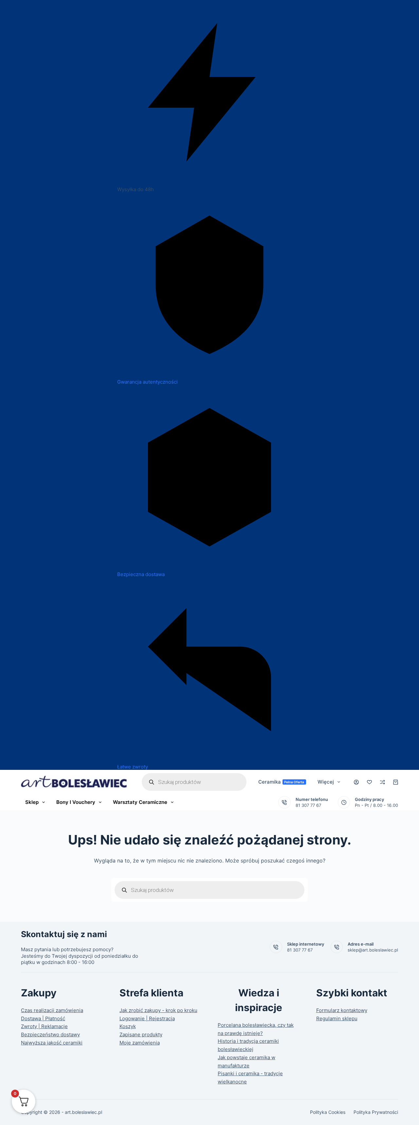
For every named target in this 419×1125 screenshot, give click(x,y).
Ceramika (281, 782)
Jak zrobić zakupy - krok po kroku (158, 1010)
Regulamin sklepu (336, 1018)
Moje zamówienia (139, 1043)
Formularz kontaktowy (341, 1010)
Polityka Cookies (327, 1112)
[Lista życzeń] (369, 782)
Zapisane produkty (140, 1034)
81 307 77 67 (308, 805)
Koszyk (127, 1026)
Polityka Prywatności (376, 1112)
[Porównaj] (382, 782)
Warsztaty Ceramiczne (140, 802)
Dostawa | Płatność (43, 1018)
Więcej (326, 782)
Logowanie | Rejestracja (147, 1018)
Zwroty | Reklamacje (44, 1026)
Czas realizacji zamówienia (52, 1010)
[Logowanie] (356, 782)
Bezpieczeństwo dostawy (50, 1034)
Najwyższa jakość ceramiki (51, 1043)
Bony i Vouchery (75, 802)
